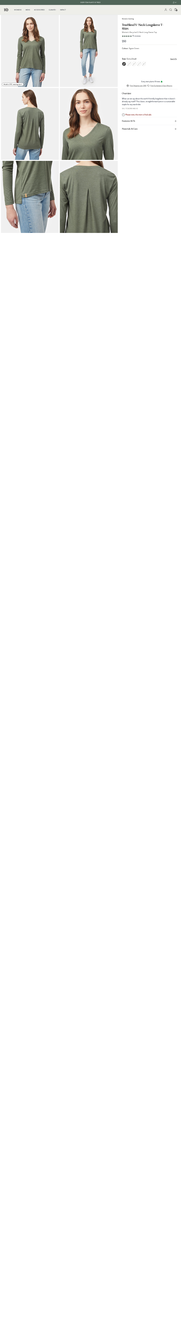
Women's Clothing (128, 19)
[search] (170, 9)
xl (144, 64)
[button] (149, 36)
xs (124, 64)
